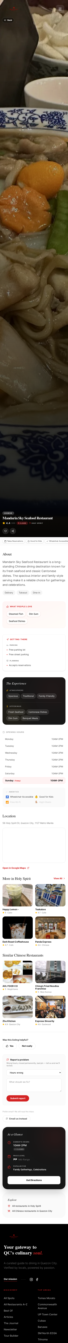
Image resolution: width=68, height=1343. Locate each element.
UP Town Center (47, 1314)
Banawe (42, 1326)
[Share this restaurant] (13, 531)
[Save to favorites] (6, 531)
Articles (8, 1316)
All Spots (9, 1298)
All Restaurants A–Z (15, 1304)
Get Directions (34, 1180)
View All (58, 878)
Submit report (17, 1098)
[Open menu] (60, 9)
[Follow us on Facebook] (37, 1279)
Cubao (42, 1320)
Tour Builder (11, 1335)
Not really (27, 1046)
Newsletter (10, 1329)
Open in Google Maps (14, 868)
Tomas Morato (46, 1298)
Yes (11, 1046)
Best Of (8, 1310)
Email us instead (18, 1118)
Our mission (10, 1279)
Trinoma (43, 1339)
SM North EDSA (47, 1333)
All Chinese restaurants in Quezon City (32, 1211)
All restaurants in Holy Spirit (26, 1206)
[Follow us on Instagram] (31, 1279)
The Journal (11, 1323)
